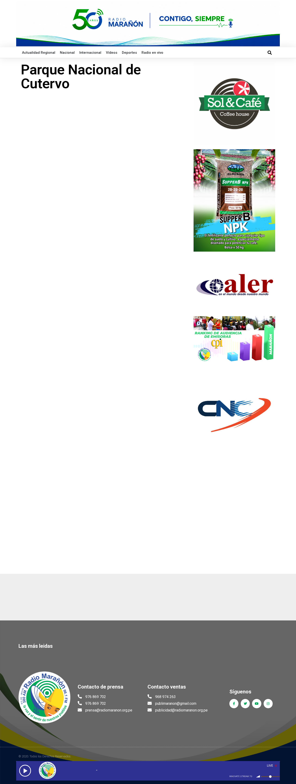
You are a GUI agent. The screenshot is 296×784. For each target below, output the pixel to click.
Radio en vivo (152, 53)
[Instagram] (268, 703)
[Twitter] (245, 703)
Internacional (90, 53)
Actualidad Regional (38, 53)
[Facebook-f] (233, 703)
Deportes (129, 53)
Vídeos (111, 53)
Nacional (67, 53)
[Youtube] (256, 703)
